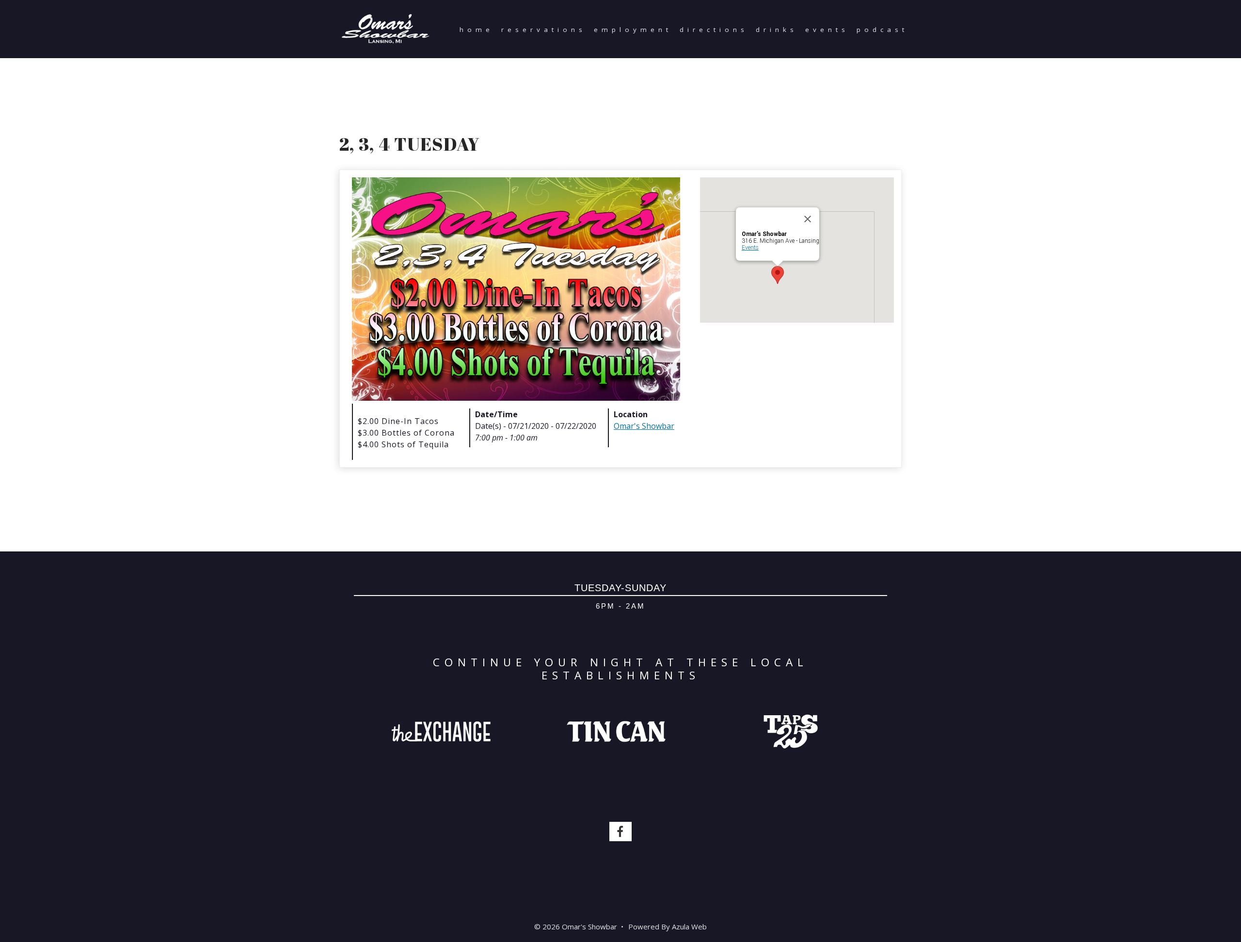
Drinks (776, 29)
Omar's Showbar (644, 426)
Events (827, 29)
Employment (633, 29)
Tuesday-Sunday (620, 587)
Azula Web (689, 926)
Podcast (882, 29)
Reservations (543, 29)
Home (476, 29)
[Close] (807, 219)
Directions (714, 29)
